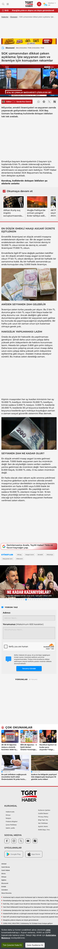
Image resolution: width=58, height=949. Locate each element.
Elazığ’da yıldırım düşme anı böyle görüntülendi (33, 10)
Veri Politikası (43, 823)
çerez (48, 930)
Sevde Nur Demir (23, 102)
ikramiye (37, 167)
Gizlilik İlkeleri (43, 813)
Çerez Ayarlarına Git (35, 945)
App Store (35, 854)
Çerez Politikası (11, 825)
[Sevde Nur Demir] (3, 101)
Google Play (16, 854)
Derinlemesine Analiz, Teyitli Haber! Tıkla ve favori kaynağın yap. (30, 546)
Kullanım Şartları (44, 810)
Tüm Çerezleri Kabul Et (12, 945)
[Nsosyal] (55, 102)
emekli (25, 167)
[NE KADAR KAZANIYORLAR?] (29, 581)
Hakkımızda (10, 812)
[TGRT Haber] (29, 4)
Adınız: (6, 612)
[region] (29, 937)
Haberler (4, 17)
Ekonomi (13, 17)
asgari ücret (38, 256)
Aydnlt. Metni (43, 826)
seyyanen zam (25, 170)
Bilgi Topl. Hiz (43, 820)
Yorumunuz (23, 624)
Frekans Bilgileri (11, 821)
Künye (8, 815)
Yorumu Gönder (29, 668)
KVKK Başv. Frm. (44, 830)
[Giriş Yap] (39, 4)
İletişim (8, 818)
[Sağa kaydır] (53, 207)
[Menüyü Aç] (8, 4)
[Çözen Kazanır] (29, 41)
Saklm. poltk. (10, 828)
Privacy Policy (43, 817)
